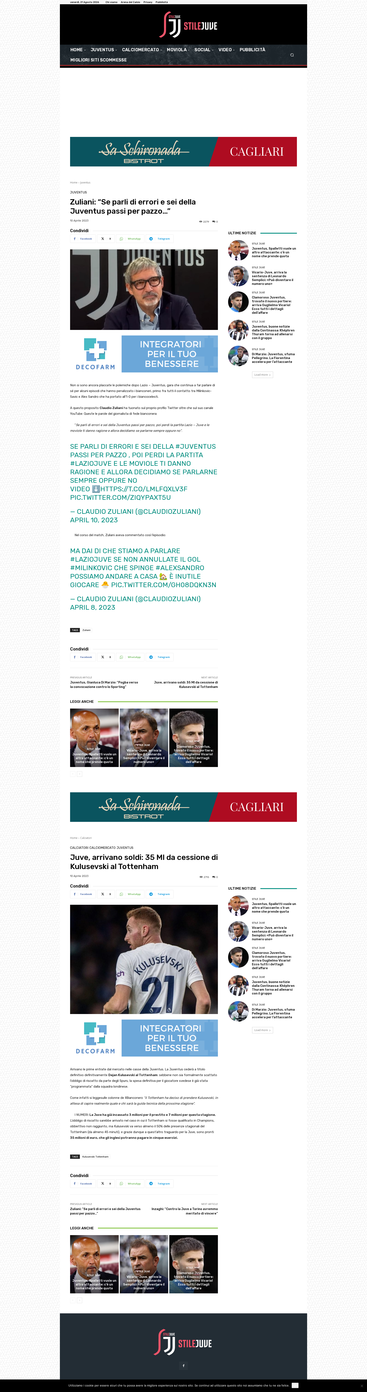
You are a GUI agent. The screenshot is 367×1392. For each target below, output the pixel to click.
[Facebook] (183, 1331)
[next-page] (79, 739)
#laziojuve (91, 525)
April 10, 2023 (94, 486)
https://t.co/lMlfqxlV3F (144, 454)
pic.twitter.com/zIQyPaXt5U (120, 463)
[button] (292, 55)
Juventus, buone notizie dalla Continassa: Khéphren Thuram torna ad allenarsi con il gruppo (273, 297)
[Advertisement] (183, 105)
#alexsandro (179, 533)
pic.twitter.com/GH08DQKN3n (163, 550)
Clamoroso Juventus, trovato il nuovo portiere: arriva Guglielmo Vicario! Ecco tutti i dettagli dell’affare (193, 719)
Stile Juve (94, 714)
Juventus (85, 148)
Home (74, 148)
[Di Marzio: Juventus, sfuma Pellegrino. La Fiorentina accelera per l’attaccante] (238, 321)
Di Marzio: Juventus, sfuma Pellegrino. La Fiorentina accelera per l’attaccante (273, 323)
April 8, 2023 (92, 573)
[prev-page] (72, 739)
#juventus (195, 412)
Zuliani (86, 595)
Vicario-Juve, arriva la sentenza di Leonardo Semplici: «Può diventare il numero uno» (144, 721)
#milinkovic (91, 533)
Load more (261, 340)
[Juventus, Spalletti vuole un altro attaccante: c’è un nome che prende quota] (94, 703)
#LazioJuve (91, 429)
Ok (295, 1385)
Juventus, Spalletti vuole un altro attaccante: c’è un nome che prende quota (94, 723)
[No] (362, 1386)
